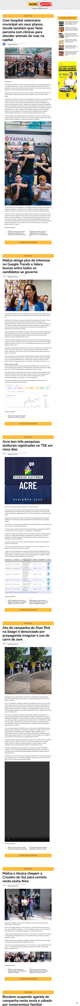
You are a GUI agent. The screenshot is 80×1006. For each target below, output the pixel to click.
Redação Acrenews (13, 276)
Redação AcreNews (13, 44)
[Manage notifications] (77, 1003)
